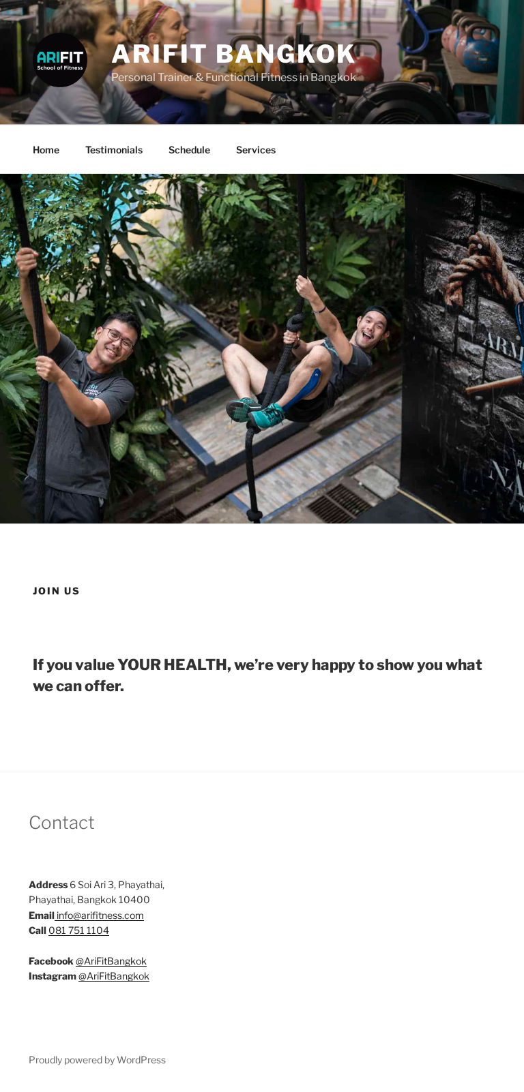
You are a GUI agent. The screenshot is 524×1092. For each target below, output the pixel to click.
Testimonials (114, 149)
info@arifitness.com (100, 915)
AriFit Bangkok (234, 54)
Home (46, 149)
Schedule (189, 149)
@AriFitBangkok (111, 961)
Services (256, 149)
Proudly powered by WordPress (97, 1059)
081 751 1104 (78, 930)
